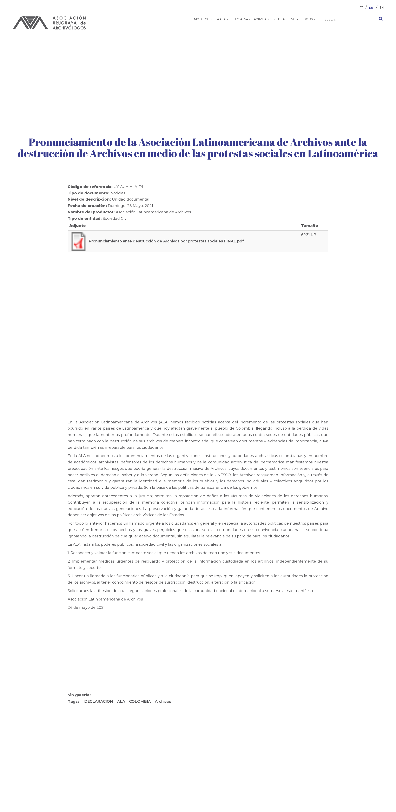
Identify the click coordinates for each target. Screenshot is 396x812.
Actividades (263, 19)
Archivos (163, 701)
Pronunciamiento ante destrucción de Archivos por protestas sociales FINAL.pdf (166, 241)
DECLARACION (98, 701)
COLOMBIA (140, 701)
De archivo (287, 19)
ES (371, 7)
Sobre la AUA (215, 19)
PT (361, 7)
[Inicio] (49, 22)
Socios (308, 19)
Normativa (240, 19)
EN (381, 7)
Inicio (197, 19)
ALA (121, 701)
